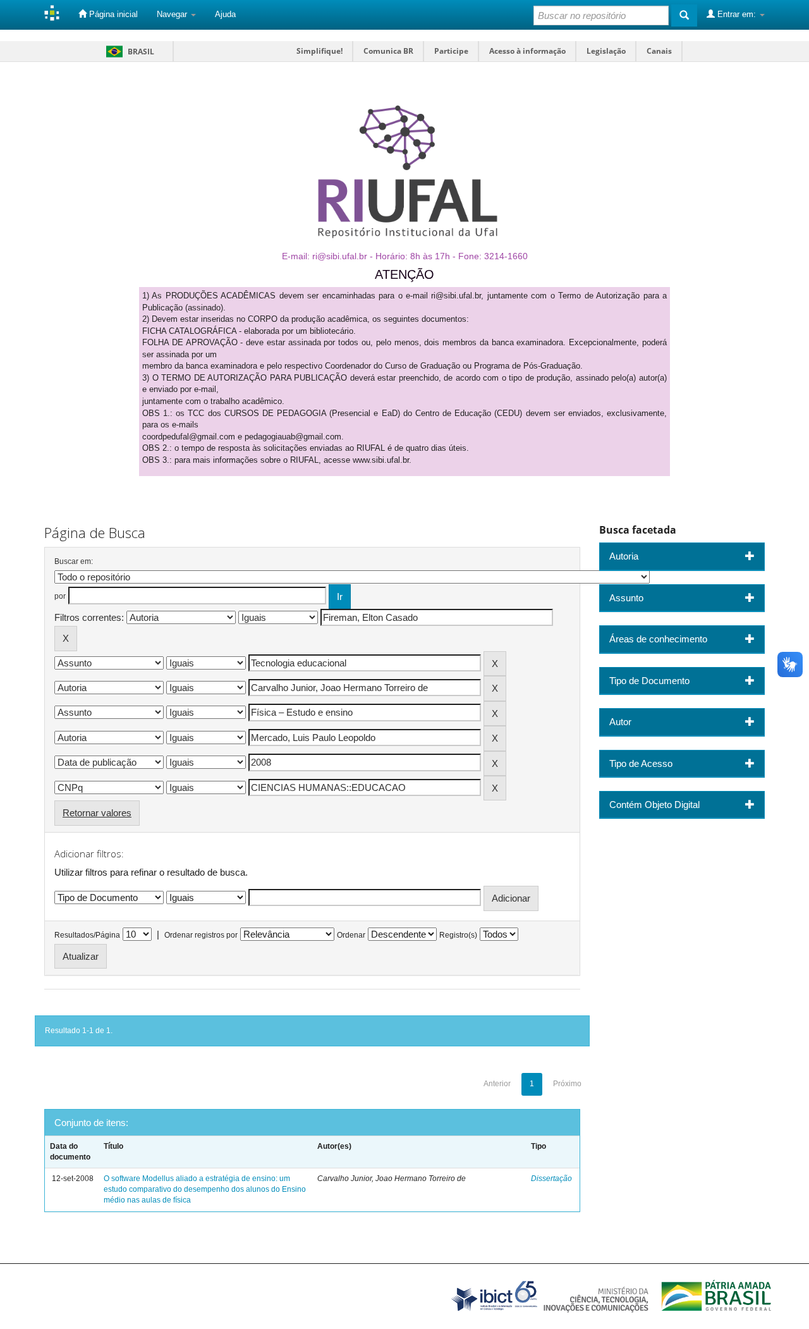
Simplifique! (319, 51)
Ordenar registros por (201, 935)
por (60, 596)
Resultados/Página (87, 935)
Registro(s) (458, 935)
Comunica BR (388, 51)
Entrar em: (736, 14)
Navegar (173, 14)
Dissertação (551, 1178)
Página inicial (112, 14)
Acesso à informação (527, 51)
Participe (451, 51)
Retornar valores (97, 812)
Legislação (606, 51)
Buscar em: (73, 561)
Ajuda (225, 14)
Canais (659, 51)
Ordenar (351, 935)
